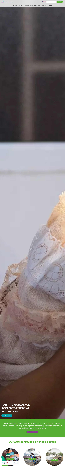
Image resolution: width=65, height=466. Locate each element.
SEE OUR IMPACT (32, 431)
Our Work (21, 5)
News (31, 5)
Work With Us (37, 5)
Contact (50, 5)
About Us (15, 5)
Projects (27, 5)
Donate (59, 1)
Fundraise (44, 5)
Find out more (7, 415)
